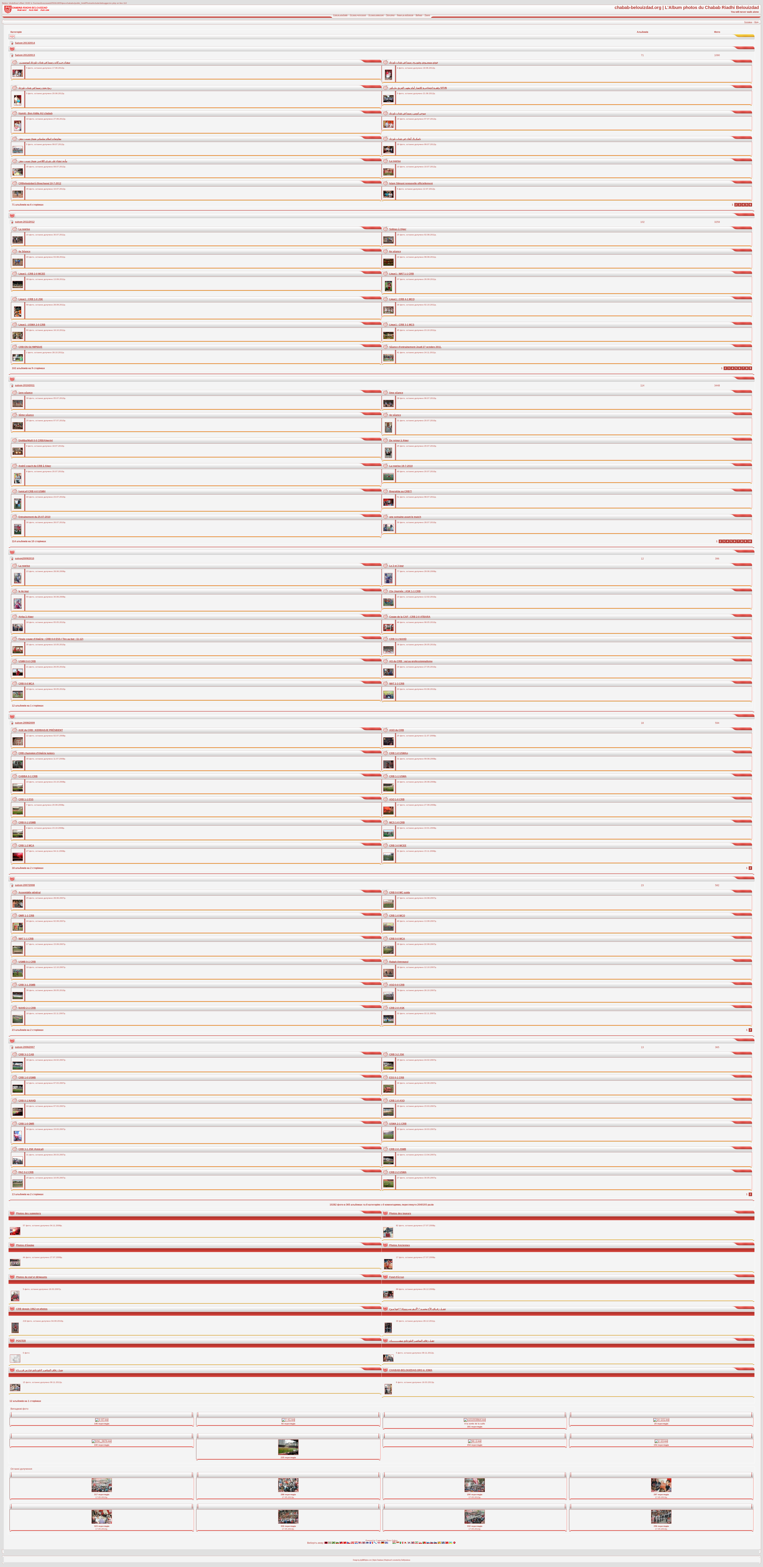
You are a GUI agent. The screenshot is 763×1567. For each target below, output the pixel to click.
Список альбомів (340, 15)
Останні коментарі (376, 15)
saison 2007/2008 (25, 885)
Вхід (756, 22)
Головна (748, 22)
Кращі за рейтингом (405, 15)
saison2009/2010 (24, 558)
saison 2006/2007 (25, 1047)
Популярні (390, 15)
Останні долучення (358, 15)
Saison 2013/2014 (25, 43)
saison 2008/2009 (25, 722)
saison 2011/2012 (25, 221)
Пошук (427, 15)
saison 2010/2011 (25, 385)
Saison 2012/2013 (25, 55)
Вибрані (419, 15)
